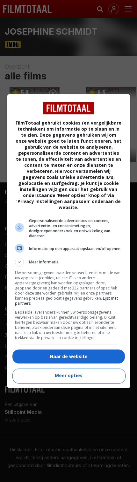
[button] (68, 262)
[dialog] (68, 241)
